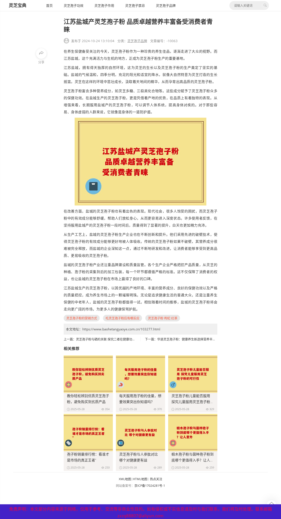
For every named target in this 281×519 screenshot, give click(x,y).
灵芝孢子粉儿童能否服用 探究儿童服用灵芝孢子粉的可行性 (192, 401)
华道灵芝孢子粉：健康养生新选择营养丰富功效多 (191, 339)
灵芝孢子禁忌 (135, 5)
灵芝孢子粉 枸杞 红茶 (162, 318)
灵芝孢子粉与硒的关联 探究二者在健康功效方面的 (110, 339)
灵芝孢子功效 (73, 5)
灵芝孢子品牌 (166, 5)
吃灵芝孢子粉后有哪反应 (122, 318)
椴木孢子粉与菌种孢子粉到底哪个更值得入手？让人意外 (192, 460)
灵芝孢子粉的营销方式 (81, 318)
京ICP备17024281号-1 (149, 485)
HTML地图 (140, 479)
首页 (49, 5)
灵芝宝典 (17, 5)
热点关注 (156, 479)
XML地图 (125, 479)
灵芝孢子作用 (104, 5)
